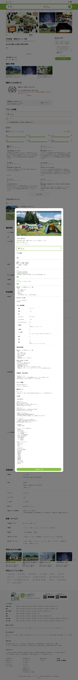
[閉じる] (16, 209)
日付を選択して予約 (39, 469)
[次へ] (59, 223)
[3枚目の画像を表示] (40, 234)
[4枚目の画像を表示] (42, 234)
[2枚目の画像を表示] (38, 234)
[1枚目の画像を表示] (36, 234)
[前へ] (19, 223)
